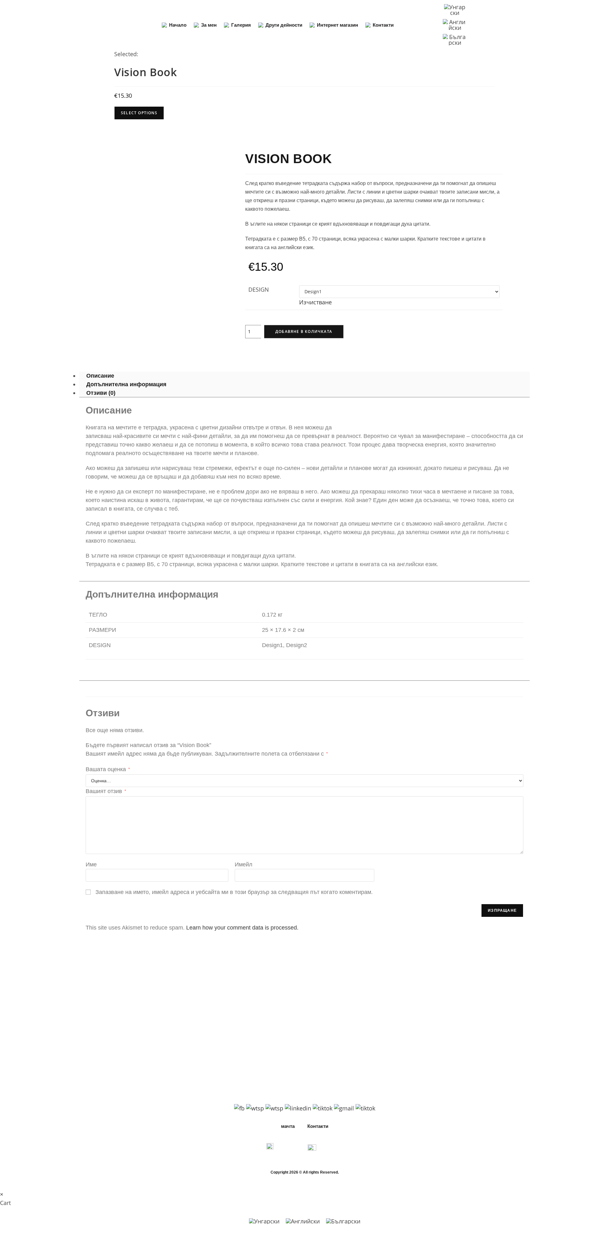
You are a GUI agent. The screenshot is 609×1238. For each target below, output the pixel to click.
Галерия (241, 25)
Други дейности (283, 25)
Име (91, 864)
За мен (209, 25)
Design (258, 289)
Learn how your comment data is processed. (242, 927)
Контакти (383, 25)
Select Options (139, 113)
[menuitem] (454, 10)
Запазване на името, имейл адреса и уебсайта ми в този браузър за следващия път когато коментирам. (234, 892)
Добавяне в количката (303, 331)
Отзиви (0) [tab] (100, 393)
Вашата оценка (108, 769)
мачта (288, 1126)
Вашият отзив (106, 791)
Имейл (243, 864)
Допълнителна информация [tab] (126, 384)
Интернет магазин (337, 25)
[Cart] (508, 25)
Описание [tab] (100, 376)
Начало (178, 25)
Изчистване (315, 302)
